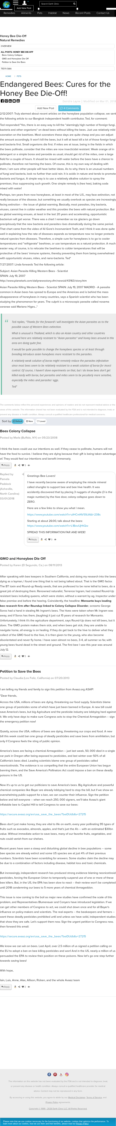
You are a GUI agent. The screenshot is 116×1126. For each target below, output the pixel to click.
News (66, 13)
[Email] (14, 101)
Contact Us (103, 13)
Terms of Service (94, 1097)
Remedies (9, 13)
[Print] (18, 101)
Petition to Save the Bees (14, 62)
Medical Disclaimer (76, 1097)
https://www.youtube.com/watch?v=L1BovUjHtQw (57, 525)
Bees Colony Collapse (12, 55)
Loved (42, 421)
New (30, 421)
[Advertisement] (25, 1043)
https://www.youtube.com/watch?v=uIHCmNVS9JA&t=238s (64, 514)
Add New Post (24, 8)
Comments (71, 108)
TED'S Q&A (6, 68)
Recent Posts (82, 13)
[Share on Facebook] (3, 101)
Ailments (26, 13)
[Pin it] (7, 101)
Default (18, 421)
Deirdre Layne (71, 101)
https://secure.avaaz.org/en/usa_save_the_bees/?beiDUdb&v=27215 (43, 814)
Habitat (52, 13)
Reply (6, 465)
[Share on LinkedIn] (11, 101)
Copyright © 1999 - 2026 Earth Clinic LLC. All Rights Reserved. (58, 1108)
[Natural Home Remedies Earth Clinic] (6, 5)
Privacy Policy (52, 1102)
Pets (39, 13)
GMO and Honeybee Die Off (15, 58)
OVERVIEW (6, 46)
